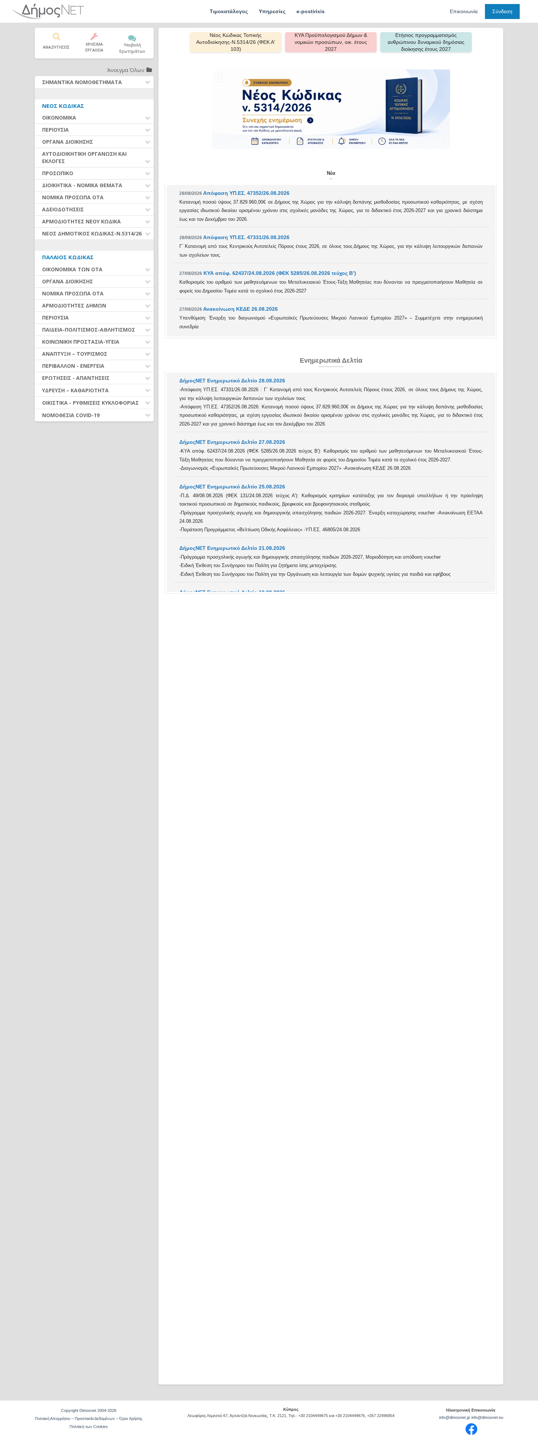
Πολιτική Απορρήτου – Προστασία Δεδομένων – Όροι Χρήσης (88, 1418)
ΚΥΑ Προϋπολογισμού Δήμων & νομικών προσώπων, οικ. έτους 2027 (331, 42)
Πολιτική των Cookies (89, 1426)
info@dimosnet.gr (454, 1417)
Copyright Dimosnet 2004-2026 (88, 1410)
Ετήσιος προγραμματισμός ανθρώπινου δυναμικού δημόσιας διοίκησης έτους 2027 (426, 42)
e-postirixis (310, 11)
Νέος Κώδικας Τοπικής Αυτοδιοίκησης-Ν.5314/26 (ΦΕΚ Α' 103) (235, 42)
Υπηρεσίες (272, 11)
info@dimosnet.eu (487, 1417)
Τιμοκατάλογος (229, 11)
